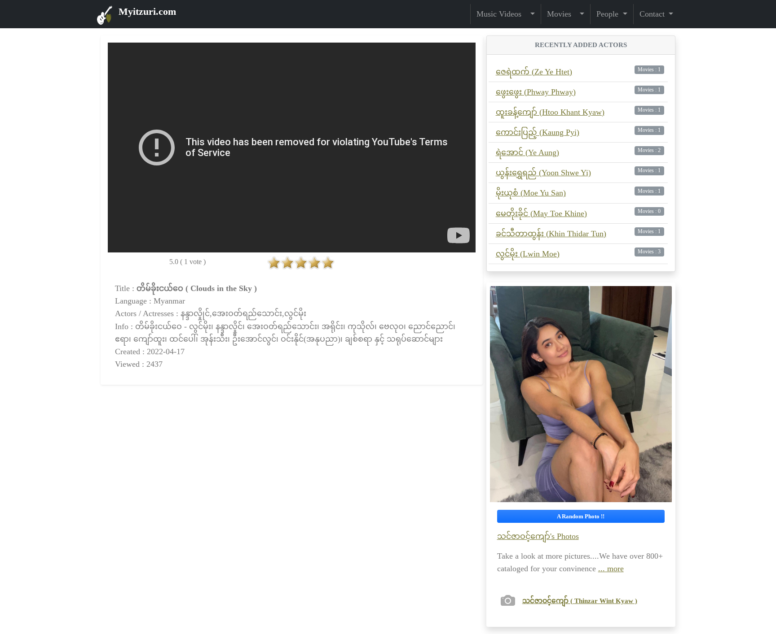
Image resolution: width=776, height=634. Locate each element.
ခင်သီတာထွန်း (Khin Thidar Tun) (551, 233)
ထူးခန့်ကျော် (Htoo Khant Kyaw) (550, 112)
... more (611, 568)
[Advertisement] (292, 469)
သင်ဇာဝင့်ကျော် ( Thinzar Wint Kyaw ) (579, 600)
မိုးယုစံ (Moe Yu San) (531, 192)
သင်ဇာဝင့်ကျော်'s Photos (538, 536)
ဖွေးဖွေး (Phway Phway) (536, 91)
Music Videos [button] (502, 13)
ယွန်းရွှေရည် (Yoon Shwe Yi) (543, 172)
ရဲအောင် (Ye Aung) (527, 152)
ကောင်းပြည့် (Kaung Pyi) (537, 132)
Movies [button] (562, 13)
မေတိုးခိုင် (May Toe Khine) (541, 213)
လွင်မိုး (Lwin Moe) (528, 253)
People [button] (608, 13)
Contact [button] (653, 13)
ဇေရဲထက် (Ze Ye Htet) (534, 71)
